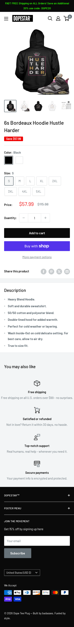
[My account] (58, 18)
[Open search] (50, 18)
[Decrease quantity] (23, 218)
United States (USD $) (18, 572)
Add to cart (37, 233)
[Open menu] (6, 18)
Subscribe (17, 553)
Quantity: (10, 218)
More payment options (37, 257)
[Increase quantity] (45, 218)
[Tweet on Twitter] (59, 271)
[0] (66, 18)
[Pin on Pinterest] (51, 271)
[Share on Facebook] (43, 271)
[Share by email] (67, 271)
